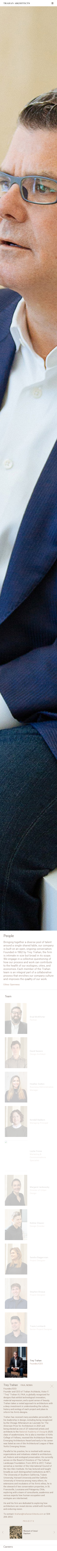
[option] (28, 465)
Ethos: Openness (11, 985)
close (45, 1386)
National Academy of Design (32, 1432)
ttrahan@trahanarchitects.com (29, 1514)
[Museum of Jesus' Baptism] (16, 1532)
